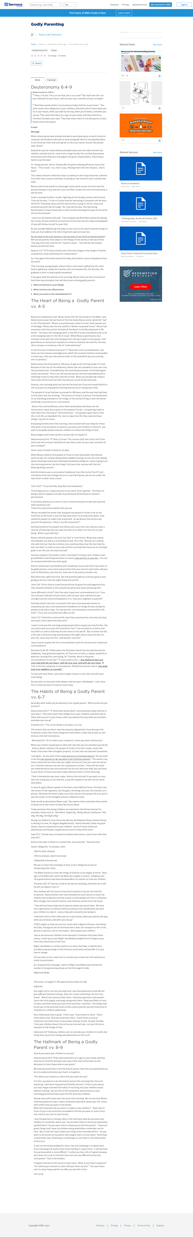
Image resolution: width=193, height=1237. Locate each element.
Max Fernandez (127, 256)
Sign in (184, 4)
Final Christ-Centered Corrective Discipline (141, 253)
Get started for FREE (161, 4)
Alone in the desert (130, 183)
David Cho (125, 186)
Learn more (124, 12)
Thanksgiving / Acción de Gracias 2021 (139, 218)
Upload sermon (139, 4)
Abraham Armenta (128, 221)
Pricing (125, 4)
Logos (46, 1225)
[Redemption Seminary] (141, 284)
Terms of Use (143, 1225)
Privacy (127, 1225)
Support (160, 1225)
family (33, 44)
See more (157, 44)
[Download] (159, 76)
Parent (53, 50)
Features (114, 4)
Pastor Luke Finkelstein (50, 34)
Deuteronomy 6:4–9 (39, 50)
